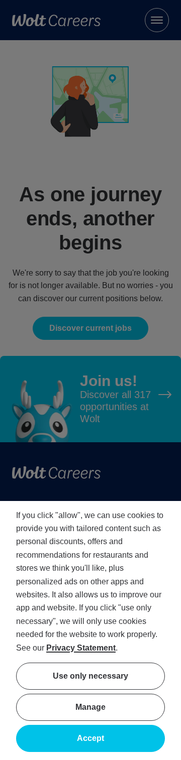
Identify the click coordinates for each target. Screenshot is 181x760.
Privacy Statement (81, 648)
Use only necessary (90, 676)
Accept (90, 738)
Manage (90, 707)
